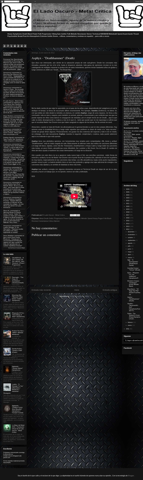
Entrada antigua (110, 290)
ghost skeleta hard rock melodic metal (11, 185)
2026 (128, 189)
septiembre (132, 240)
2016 (128, 218)
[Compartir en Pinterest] (79, 215)
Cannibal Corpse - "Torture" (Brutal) (133, 269)
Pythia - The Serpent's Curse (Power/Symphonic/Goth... (133, 316)
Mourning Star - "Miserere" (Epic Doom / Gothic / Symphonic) (17, 297)
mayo (130, 252)
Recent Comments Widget (18, 247)
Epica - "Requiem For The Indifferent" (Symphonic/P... (133, 275)
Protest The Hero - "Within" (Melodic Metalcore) (18, 332)
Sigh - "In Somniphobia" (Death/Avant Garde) (132, 262)
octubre (130, 237)
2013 (128, 226)
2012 (128, 229)
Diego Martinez (8, 116)
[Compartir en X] (75, 215)
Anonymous (7, 72)
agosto (130, 243)
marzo (130, 257)
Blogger (131, 476)
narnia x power (8, 89)
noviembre (131, 234)
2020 (128, 206)
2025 (128, 192)
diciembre (131, 232)
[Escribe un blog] (73, 215)
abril (129, 254)
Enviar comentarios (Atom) (80, 296)
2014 (128, 223)
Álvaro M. (6, 210)
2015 (128, 220)
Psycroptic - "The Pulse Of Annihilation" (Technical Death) (18, 279)
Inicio (76, 290)
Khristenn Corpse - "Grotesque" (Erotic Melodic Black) (133, 283)
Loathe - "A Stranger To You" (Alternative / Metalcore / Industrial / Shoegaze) (13, 388)
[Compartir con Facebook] (77, 215)
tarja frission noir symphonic (13, 139)
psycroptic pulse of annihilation (13, 146)
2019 (128, 209)
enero (130, 325)
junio (129, 249)
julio (129, 246)
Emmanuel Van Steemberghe (13, 59)
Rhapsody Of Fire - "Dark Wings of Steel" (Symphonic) (18, 314)
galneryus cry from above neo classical (13, 103)
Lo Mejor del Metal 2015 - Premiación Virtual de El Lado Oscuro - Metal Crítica (18, 428)
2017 (128, 215)
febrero (130, 322)
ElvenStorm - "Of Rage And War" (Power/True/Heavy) (133, 291)
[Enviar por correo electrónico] (71, 215)
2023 (128, 198)
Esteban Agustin (8, 137)
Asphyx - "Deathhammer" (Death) (133, 299)
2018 (128, 212)
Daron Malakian (8, 235)
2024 (128, 195)
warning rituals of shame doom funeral (12, 131)
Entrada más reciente (41, 290)
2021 (128, 203)
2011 (128, 329)
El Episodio (130, 118)
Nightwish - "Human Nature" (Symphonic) (17, 368)
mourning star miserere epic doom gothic (13, 61)
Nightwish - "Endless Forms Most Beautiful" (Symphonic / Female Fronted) (17, 409)
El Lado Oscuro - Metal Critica (13, 101)
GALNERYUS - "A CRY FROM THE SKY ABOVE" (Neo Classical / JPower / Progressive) (18, 261)
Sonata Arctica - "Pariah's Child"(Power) (17, 350)
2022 (128, 200)
